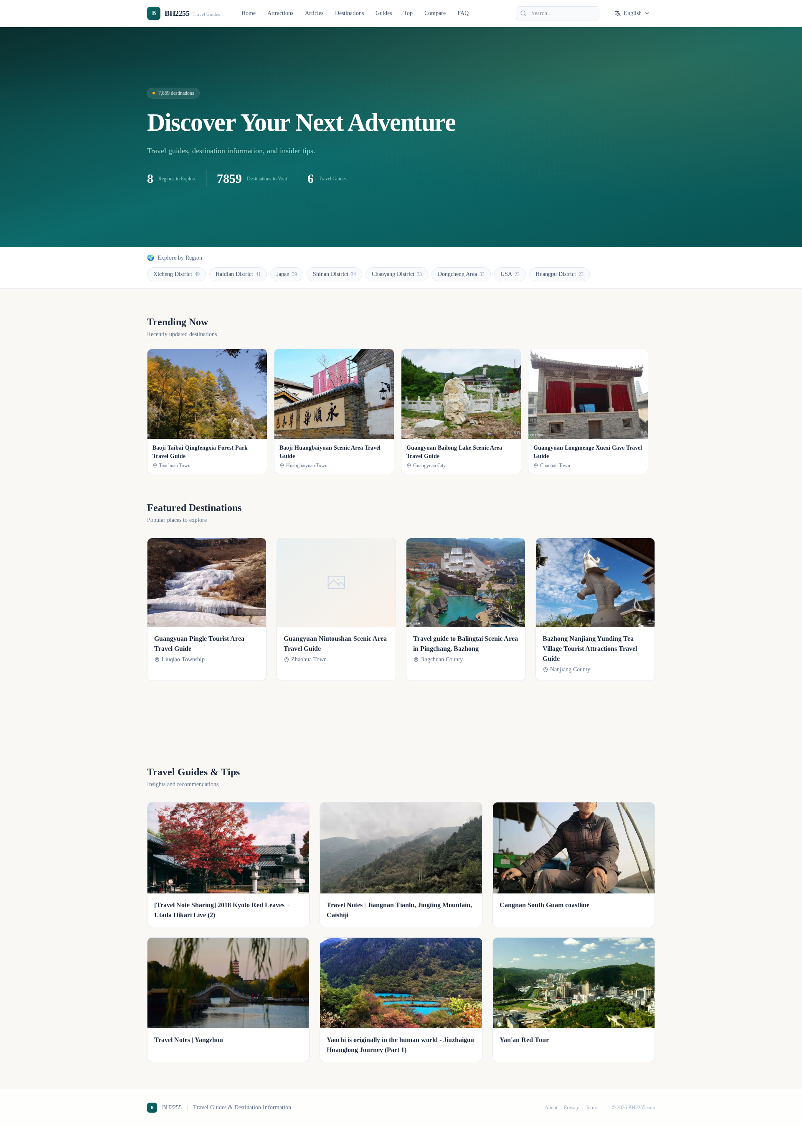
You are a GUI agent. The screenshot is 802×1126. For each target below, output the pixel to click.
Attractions (280, 13)
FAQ (463, 13)
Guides (384, 13)
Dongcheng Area (461, 274)
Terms (592, 1108)
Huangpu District (560, 274)
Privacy (571, 1108)
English (633, 13)
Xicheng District (176, 274)
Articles (314, 13)
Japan (287, 274)
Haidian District (238, 274)
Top (408, 13)
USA (510, 274)
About (551, 1108)
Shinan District (334, 274)
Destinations (349, 13)
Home (248, 13)
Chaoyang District (397, 274)
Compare (435, 13)
